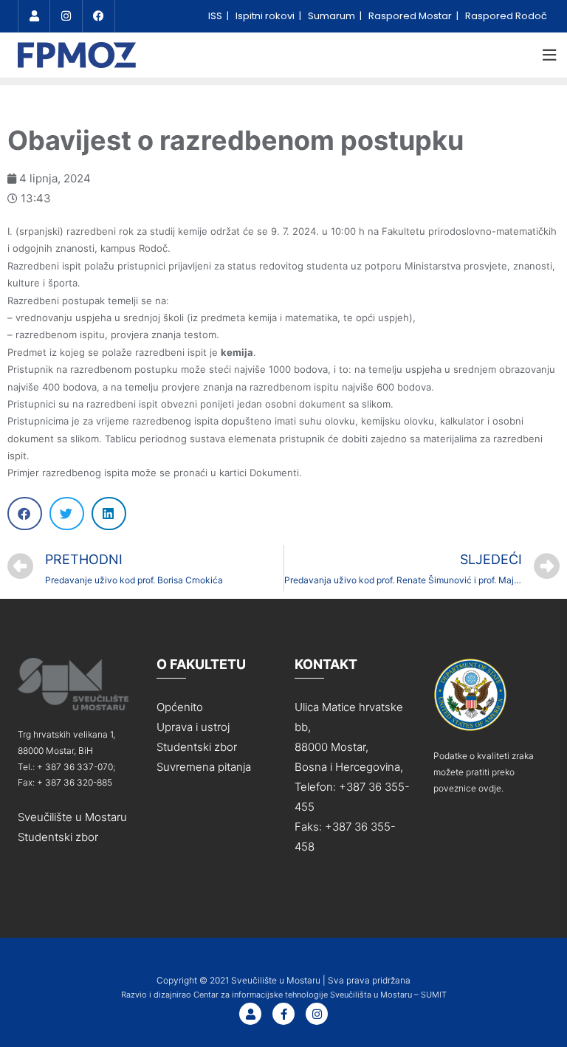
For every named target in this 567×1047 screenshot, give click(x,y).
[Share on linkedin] (109, 513)
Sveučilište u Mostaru (72, 817)
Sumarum (332, 16)
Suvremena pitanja (204, 767)
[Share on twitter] (66, 513)
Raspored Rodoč (506, 16)
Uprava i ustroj (193, 727)
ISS (216, 16)
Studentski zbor (58, 837)
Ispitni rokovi (266, 16)
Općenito (180, 707)
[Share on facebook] (24, 513)
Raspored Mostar (411, 16)
